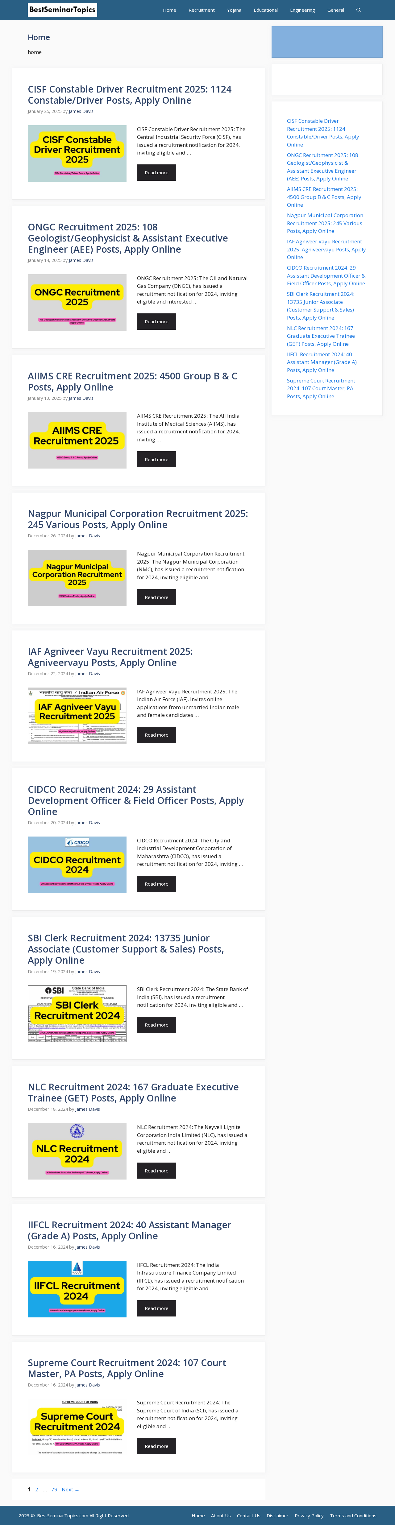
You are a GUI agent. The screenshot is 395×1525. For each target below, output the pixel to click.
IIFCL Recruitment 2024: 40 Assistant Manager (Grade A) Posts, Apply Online (129, 1230)
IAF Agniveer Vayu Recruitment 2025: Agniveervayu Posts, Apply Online (110, 657)
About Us (221, 1515)
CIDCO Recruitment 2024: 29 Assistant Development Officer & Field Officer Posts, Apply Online (136, 800)
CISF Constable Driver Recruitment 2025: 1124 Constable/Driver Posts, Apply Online (129, 94)
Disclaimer (278, 1515)
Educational (266, 10)
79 (55, 1489)
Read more (156, 172)
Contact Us (248, 1515)
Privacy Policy (309, 1515)
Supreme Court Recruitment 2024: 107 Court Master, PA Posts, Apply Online (127, 1368)
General (335, 10)
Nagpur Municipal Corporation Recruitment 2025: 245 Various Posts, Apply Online (138, 519)
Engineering (302, 10)
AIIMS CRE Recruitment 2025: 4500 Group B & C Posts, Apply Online (132, 381)
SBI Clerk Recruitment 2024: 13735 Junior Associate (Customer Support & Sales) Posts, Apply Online (126, 949)
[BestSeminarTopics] (62, 10)
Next (71, 1489)
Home (169, 10)
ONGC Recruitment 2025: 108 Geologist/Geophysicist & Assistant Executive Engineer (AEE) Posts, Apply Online (128, 238)
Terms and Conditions (353, 1515)
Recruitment (202, 10)
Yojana (234, 10)
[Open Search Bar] (358, 10)
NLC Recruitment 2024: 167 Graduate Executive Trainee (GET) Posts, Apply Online (133, 1092)
